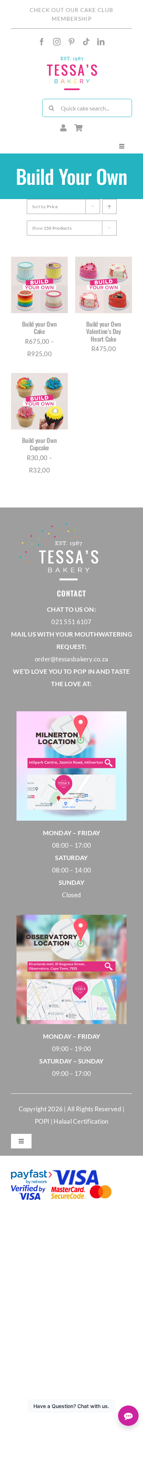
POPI (43, 1121)
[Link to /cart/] (78, 128)
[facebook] (41, 42)
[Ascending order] (109, 206)
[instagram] (56, 42)
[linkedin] (100, 42)
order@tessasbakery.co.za (71, 659)
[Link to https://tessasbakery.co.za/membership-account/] (63, 128)
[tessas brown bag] (71, 58)
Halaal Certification (81, 1121)
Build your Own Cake (39, 327)
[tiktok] (86, 42)
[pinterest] (71, 42)
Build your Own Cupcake (39, 444)
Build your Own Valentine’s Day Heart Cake (103, 331)
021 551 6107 (71, 622)
